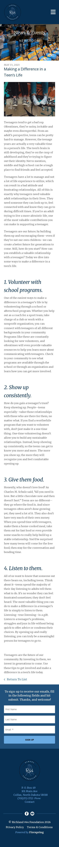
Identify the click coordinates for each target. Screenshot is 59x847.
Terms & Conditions (40, 827)
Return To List (16, 679)
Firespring (36, 832)
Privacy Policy (15, 827)
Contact (29, 801)
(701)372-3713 (25, 798)
